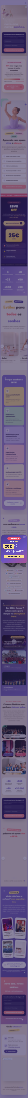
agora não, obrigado (14, 560)
